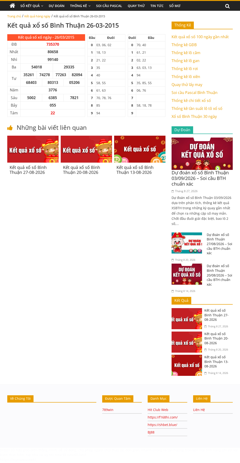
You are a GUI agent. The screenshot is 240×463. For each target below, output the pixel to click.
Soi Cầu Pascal (109, 6)
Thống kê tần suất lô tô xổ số (197, 108)
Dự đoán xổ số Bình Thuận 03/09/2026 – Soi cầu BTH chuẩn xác (200, 178)
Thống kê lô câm (186, 52)
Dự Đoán (56, 6)
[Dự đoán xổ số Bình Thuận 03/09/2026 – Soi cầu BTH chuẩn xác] (202, 140)
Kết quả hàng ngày (37, 16)
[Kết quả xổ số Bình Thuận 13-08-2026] (139, 138)
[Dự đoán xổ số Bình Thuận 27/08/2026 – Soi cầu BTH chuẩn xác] (188, 235)
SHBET (5, 450)
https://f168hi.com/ (163, 417)
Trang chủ (14, 16)
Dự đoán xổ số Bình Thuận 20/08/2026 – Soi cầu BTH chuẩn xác (219, 275)
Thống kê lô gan (185, 60)
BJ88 (151, 432)
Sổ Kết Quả (30, 6)
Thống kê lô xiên (186, 76)
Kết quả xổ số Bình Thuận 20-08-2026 (81, 169)
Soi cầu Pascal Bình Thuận (195, 92)
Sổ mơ (174, 6)
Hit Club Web (158, 409)
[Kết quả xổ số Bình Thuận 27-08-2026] (33, 138)
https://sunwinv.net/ (18, 459)
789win (107, 409)
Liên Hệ (199, 409)
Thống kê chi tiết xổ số (191, 100)
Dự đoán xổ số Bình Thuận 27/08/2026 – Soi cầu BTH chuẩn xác (219, 243)
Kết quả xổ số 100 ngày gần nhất (200, 36)
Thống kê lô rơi (185, 68)
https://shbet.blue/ (162, 424)
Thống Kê (78, 6)
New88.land (77, 454)
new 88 (60, 454)
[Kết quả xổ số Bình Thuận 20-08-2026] (86, 138)
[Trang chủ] (12, 6)
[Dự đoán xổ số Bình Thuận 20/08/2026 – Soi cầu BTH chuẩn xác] (188, 266)
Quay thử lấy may (187, 84)
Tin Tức (157, 6)
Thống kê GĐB (184, 44)
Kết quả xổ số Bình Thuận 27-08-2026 (28, 169)
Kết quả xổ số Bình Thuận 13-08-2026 (135, 169)
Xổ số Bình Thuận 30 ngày (194, 116)
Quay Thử (136, 6)
